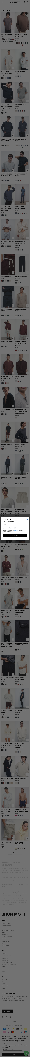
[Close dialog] (27, 518)
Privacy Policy (16, 530)
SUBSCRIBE (15, 535)
